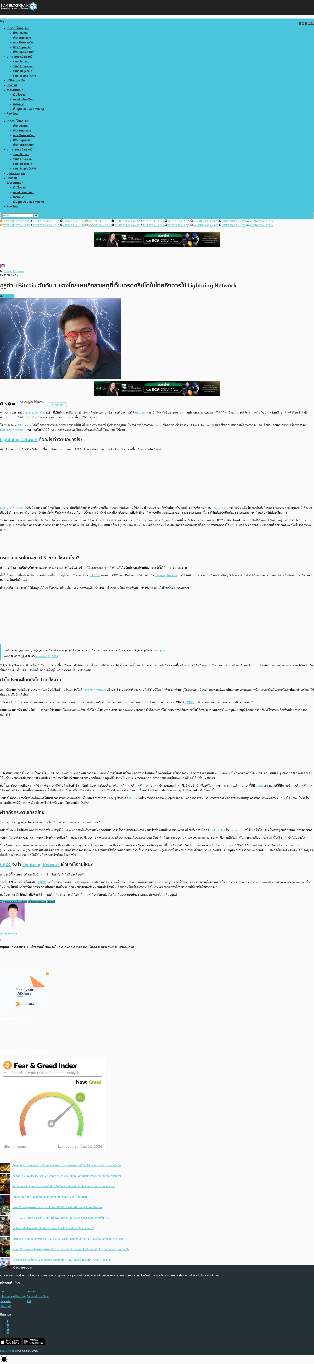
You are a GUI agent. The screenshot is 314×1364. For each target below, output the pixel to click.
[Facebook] (2, 404)
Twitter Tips (237, 830)
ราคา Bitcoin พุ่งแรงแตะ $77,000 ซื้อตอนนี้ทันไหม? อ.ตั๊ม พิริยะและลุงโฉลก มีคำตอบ (57, 1207)
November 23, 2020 (46, 656)
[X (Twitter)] (8, 1327)
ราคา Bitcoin (21, 61)
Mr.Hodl (95, 575)
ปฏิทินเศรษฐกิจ (16, 80)
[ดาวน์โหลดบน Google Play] (34, 1341)
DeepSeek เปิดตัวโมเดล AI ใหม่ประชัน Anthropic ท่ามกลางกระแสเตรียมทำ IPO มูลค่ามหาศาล (61, 1260)
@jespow (159, 650)
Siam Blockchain (9, 1350)
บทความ (12, 85)
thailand (51, 901)
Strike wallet (217, 830)
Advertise (5, 1301)
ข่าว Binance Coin (24, 42)
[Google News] (32, 404)
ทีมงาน (4, 1291)
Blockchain (25, 425)
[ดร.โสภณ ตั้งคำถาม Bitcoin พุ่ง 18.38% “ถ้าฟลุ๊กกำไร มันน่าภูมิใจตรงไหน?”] (5, 1231)
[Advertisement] (157, 478)
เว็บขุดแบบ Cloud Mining (28, 109)
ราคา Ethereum (23, 66)
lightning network (37, 901)
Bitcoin (139, 412)
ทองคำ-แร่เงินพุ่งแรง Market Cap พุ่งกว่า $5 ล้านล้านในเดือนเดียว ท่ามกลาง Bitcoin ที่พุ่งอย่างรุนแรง (66, 1176)
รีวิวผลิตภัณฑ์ (15, 90)
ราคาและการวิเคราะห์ (19, 56)
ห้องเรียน (12, 113)
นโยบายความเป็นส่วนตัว (13, 1296)
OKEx (190, 702)
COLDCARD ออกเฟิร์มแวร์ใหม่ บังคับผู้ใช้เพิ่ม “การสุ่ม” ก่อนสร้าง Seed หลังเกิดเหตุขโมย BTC (61, 1218)
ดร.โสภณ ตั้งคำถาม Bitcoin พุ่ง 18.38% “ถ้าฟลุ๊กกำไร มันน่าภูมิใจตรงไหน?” (53, 1228)
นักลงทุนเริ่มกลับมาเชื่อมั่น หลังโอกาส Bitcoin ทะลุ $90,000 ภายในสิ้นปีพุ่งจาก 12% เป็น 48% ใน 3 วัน (66, 1165)
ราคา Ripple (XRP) (24, 75)
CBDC (5, 864)
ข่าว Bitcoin (20, 33)
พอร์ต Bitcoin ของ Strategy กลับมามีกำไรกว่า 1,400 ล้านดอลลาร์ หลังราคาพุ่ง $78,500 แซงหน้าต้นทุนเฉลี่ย (70, 1249)
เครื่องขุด (18, 104)
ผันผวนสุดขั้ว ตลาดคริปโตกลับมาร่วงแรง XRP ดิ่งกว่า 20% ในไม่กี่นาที (49, 1197)
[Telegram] (10, 404)
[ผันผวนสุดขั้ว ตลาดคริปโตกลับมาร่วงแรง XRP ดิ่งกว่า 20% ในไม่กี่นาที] (5, 1200)
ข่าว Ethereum (22, 37)
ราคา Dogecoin (22, 71)
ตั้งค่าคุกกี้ (5, 1306)
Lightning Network (34, 412)
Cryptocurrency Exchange (13, 901)
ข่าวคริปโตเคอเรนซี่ (18, 28)
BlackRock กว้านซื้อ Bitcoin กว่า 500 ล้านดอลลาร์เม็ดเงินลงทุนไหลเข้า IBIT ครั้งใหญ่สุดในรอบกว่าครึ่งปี (67, 1239)
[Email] (8, 1333)
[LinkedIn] (8, 1324)
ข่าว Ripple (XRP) (24, 52)
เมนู (2, 21)
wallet (259, 785)
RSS (29, 1301)
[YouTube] (14, 404)
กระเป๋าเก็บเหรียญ (24, 99)
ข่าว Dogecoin (22, 47)
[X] (6, 404)
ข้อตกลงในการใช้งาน (38, 1296)
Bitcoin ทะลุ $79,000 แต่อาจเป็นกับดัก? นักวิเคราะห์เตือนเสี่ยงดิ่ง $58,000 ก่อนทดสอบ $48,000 (63, 1186)
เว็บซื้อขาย (19, 94)
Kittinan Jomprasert (14, 271)
